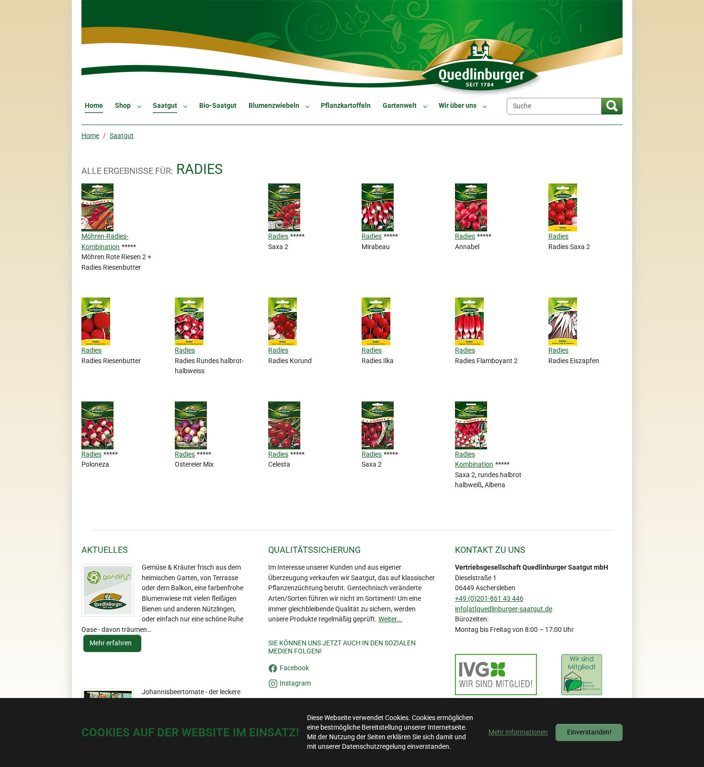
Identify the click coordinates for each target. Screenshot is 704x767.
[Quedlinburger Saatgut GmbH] (352, 48)
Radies (278, 236)
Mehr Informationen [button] (518, 732)
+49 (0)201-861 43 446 (489, 599)
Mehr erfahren (111, 643)
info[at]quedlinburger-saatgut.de (503, 609)
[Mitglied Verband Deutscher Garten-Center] (582, 674)
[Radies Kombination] (472, 425)
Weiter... (390, 619)
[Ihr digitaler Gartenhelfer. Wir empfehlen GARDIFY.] (107, 590)
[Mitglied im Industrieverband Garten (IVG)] (496, 674)
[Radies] (285, 207)
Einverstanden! (589, 732)
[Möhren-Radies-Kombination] (98, 207)
